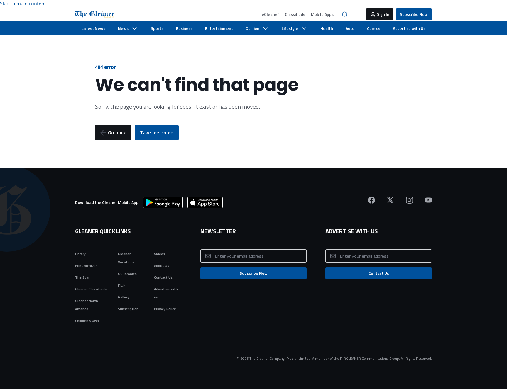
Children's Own (87, 320)
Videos (159, 254)
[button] (270, 14)
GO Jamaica (127, 274)
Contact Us (163, 277)
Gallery (123, 297)
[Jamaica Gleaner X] (390, 200)
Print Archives (86, 265)
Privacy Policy (165, 309)
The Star (82, 277)
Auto (350, 28)
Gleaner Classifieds (91, 289)
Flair (121, 285)
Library (80, 254)
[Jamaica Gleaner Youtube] (428, 200)
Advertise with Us (409, 28)
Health (326, 28)
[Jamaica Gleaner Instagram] (409, 200)
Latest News (93, 28)
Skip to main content (23, 3)
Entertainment (219, 28)
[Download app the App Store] (205, 202)
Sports (157, 28)
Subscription (128, 309)
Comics (373, 28)
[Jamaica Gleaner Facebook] (371, 200)
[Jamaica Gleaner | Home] (96, 14)
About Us (161, 265)
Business (184, 28)
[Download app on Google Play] (163, 202)
